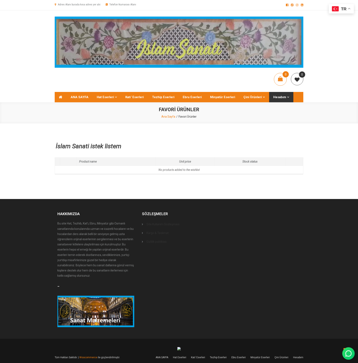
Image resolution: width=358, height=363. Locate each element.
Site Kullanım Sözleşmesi (162, 224)
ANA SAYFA (79, 97)
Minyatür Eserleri (222, 97)
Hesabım (279, 97)
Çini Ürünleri (252, 97)
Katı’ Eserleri (134, 97)
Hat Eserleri (105, 97)
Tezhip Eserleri (163, 97)
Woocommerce (88, 357)
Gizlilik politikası (156, 241)
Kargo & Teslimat (157, 233)
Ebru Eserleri (192, 97)
